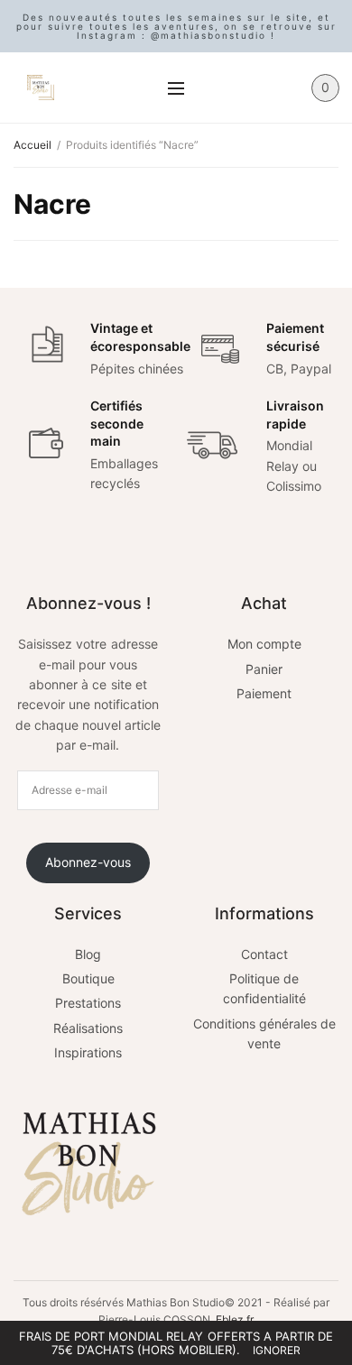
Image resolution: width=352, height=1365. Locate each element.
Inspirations (88, 1052)
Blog (88, 954)
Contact (264, 954)
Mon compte (264, 643)
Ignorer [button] (277, 1350)
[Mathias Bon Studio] (41, 87)
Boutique (88, 978)
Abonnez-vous (88, 862)
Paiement (264, 693)
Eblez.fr (235, 1319)
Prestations (88, 1002)
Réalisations (88, 1028)
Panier (264, 669)
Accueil (32, 145)
